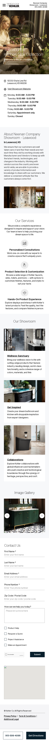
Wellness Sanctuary (18, 356)
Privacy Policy (10, 716)
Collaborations (15, 459)
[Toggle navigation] (4, 5)
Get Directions (36, 735)
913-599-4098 (13, 735)
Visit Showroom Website (19, 89)
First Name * (10, 551)
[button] (7, 516)
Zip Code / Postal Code (15, 596)
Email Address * (11, 573)
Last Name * (10, 562)
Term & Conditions (27, 716)
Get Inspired (14, 407)
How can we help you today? (17, 607)
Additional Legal (11, 719)
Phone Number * (12, 585)
